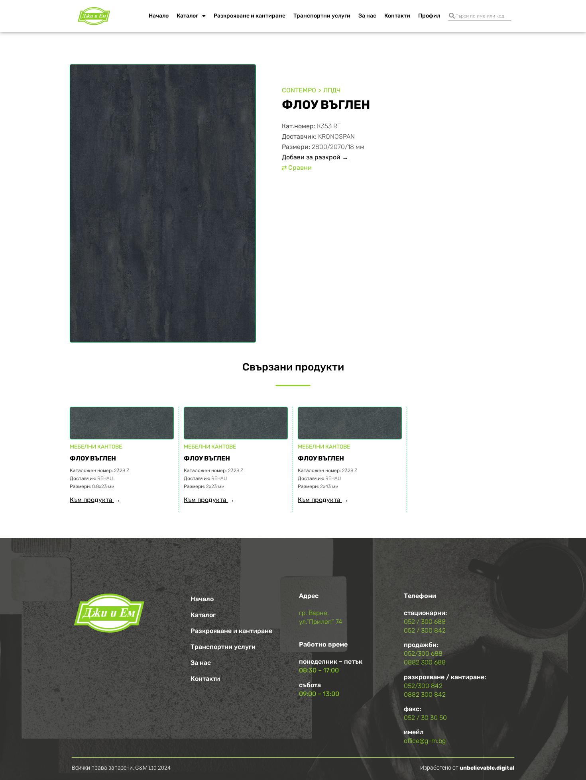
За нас (367, 15)
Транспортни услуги (321, 15)
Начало (159, 15)
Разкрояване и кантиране (249, 15)
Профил (429, 15)
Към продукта (92, 500)
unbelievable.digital (487, 767)
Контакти (397, 15)
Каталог (187, 15)
